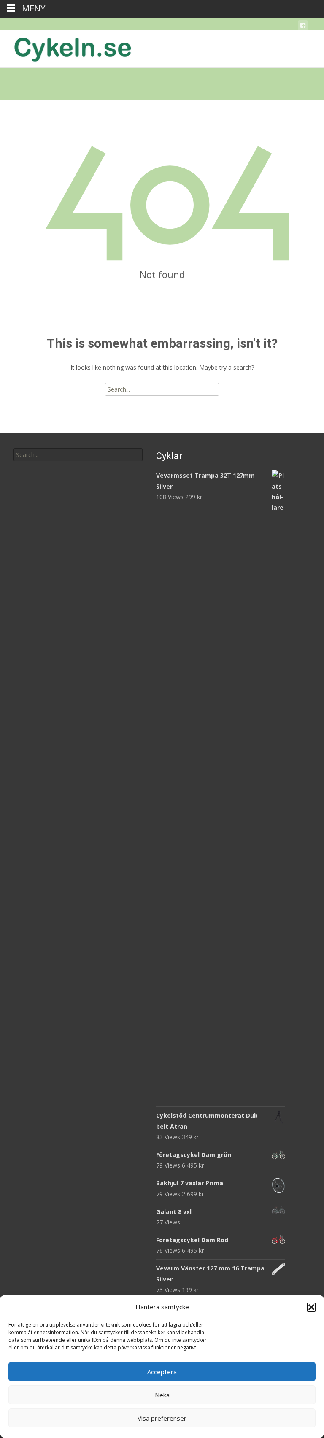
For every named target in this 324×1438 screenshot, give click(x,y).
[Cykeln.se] (66, 47)
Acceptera (162, 1372)
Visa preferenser (162, 1418)
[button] (311, 1307)
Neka (162, 1395)
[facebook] (303, 27)
